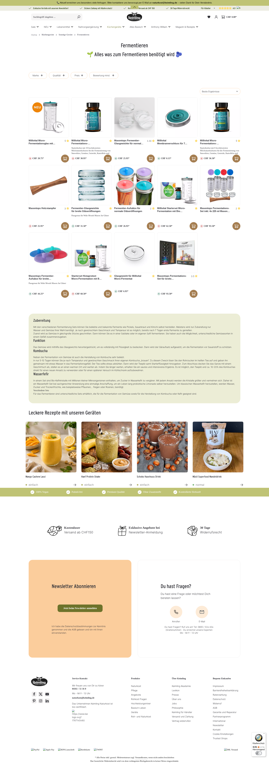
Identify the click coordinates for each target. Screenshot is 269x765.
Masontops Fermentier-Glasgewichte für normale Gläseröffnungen (128, 142)
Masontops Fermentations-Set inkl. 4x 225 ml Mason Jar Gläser (214, 210)
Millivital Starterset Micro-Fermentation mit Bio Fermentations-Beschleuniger (171, 210)
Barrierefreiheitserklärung (225, 690)
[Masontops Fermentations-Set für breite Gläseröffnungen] (177, 253)
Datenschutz (219, 699)
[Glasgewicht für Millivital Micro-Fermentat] (134, 253)
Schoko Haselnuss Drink (149, 476)
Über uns (176, 699)
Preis (77, 75)
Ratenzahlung (220, 694)
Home (34, 34)
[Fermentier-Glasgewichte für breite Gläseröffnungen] (92, 185)
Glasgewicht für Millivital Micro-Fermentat (127, 277)
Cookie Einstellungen (223, 734)
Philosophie (177, 707)
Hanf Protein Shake (90, 476)
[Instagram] (40, 701)
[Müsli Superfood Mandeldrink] (218, 447)
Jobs (174, 703)
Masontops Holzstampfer (42, 208)
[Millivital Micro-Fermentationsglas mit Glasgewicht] (49, 117)
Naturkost (136, 686)
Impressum (218, 686)
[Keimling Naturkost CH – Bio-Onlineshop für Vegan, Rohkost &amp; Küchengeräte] (134, 17)
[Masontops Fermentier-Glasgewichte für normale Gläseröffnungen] (134, 117)
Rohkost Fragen (139, 699)
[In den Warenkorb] (151, 158)
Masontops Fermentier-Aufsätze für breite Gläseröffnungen (41, 277)
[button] (214, 8)
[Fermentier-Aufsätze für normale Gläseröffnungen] (134, 185)
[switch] (259, 753)
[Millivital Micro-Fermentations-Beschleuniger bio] (92, 117)
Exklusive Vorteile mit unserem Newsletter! (50, 8)
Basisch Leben (138, 707)
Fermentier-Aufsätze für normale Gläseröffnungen (128, 209)
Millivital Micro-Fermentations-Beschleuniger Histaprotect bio (215, 142)
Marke (36, 75)
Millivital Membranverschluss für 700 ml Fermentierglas (172, 142)
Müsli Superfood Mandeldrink (207, 476)
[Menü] (264, 734)
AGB (215, 707)
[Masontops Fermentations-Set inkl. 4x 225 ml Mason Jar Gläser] (220, 185)
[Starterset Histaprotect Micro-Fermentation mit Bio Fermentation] (92, 253)
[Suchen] (78, 17)
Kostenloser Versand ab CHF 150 (141, 8)
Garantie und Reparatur (224, 712)
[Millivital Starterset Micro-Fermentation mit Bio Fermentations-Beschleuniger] (177, 185)
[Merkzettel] (208, 17)
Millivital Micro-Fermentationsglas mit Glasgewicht (41, 142)
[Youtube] (47, 694)
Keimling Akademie (181, 686)
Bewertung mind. (101, 75)
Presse (175, 694)
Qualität (57, 75)
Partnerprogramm (222, 716)
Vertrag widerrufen (181, 721)
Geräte (134, 712)
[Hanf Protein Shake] (106, 447)
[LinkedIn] (47, 701)
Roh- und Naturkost (141, 716)
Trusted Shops (220, 738)
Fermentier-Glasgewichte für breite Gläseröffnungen (85, 209)
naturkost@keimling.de (83, 698)
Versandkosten (141, 757)
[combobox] (53, 17)
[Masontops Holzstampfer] (49, 185)
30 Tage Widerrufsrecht (180, 8)
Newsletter (218, 725)
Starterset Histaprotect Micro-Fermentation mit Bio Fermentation (86, 277)
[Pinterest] (34, 701)
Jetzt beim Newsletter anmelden (80, 608)
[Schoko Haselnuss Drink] (162, 447)
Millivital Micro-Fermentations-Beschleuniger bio (81, 142)
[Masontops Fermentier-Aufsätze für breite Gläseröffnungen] (49, 253)
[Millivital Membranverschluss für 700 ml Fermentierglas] (177, 117)
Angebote (136, 694)
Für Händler (206, 8)
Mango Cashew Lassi (36, 476)
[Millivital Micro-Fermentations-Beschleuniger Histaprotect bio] (220, 117)
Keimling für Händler (182, 712)
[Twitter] (40, 694)
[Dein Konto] (216, 17)
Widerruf (217, 703)
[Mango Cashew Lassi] (51, 447)
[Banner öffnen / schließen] (134, 5)
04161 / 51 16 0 (79, 689)
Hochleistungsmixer (141, 703)
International (219, 721)
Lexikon (175, 690)
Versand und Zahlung (182, 716)
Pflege (134, 690)
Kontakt (216, 729)
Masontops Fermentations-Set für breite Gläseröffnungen (171, 277)
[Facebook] (34, 694)
